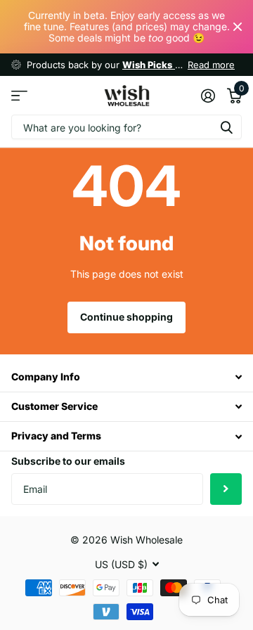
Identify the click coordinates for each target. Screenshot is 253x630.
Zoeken (226, 127)
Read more (211, 64)
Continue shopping (126, 317)
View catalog (19, 95)
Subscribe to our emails (68, 461)
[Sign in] (207, 95)
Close (237, 26)
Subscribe (226, 489)
